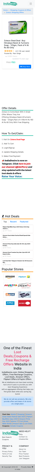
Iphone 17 (14, 421)
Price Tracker (24, 454)
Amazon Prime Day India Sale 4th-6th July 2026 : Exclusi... (17, 244)
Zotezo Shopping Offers (15, 12)
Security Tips (7, 456)
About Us (22, 449)
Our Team (22, 451)
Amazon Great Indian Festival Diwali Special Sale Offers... (16, 236)
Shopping (20, 414)
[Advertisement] (17, 87)
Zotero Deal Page (17, 139)
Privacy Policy (7, 451)
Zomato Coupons (16, 426)
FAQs (21, 434)
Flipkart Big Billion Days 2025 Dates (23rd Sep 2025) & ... (16, 227)
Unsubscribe (23, 439)
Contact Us (23, 437)
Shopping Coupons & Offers (20, 10)
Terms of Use (7, 454)
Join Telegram (24, 458)
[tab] (5, 222)
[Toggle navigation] (30, 4)
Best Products (24, 456)
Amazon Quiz (18, 424)
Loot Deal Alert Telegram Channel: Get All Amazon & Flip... (17, 261)
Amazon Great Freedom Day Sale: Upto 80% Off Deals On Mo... (16, 253)
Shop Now (26, 67)
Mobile (13, 414)
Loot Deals (28, 424)
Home (5, 10)
